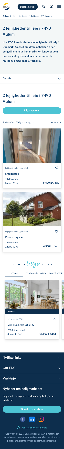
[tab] (14, 273)
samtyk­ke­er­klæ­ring (46, 440)
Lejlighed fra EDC (15, 319)
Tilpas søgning (32, 110)
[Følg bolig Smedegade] (57, 168)
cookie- (42, 437)
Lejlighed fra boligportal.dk (16, 168)
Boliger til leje (9, 16)
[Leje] (7, 7)
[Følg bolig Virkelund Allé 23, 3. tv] (54, 319)
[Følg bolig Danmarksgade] (57, 231)
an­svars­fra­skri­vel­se (24, 440)
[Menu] (59, 6)
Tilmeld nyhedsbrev (32, 409)
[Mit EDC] (51, 6)
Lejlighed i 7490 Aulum (41, 16)
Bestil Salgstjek (27, 6)
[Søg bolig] (43, 6)
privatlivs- (32, 437)
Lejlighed (23, 16)
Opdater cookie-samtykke (34, 427)
